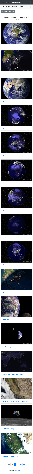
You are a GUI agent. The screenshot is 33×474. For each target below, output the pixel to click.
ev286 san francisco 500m (11, 456)
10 (3, 74)
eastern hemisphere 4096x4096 (13, 374)
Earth (21, 7)
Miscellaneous (11, 7)
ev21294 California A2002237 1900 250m (15, 401)
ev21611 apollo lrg (8, 429)
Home (3, 7)
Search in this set (9, 11)
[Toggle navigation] (29, 2)
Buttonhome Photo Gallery (12, 2)
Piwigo (18, 470)
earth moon (6, 319)
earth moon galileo (8, 347)
